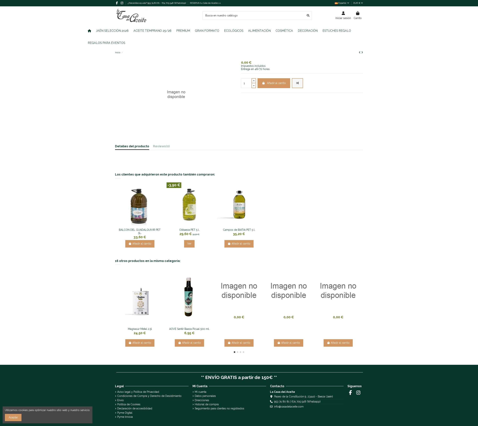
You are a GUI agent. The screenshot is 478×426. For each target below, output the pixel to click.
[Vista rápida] (142, 225)
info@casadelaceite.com (289, 406)
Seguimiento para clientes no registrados (219, 408)
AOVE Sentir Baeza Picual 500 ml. (189, 328)
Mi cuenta (200, 391)
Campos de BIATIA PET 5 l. (239, 229)
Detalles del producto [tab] (132, 146)
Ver (189, 243)
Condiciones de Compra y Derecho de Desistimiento (149, 395)
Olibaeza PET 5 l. (189, 229)
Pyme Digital (124, 412)
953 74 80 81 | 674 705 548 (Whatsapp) (297, 401)
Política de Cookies (128, 404)
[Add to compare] (297, 83)
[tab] (161, 147)
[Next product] (362, 52)
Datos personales (205, 395)
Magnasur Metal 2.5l (140, 328)
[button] (234, 352)
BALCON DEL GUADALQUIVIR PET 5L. (140, 231)
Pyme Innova (125, 416)
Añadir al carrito (276, 83)
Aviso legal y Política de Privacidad (138, 391)
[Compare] (137, 225)
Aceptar (13, 417)
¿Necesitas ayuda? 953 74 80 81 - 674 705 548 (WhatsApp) (157, 3)
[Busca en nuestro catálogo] (308, 15)
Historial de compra (207, 404)
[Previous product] (360, 52)
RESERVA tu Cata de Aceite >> (205, 3)
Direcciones (202, 400)
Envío (120, 400)
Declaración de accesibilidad (134, 408)
